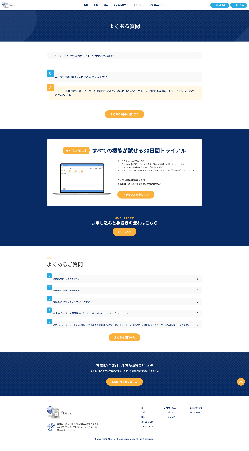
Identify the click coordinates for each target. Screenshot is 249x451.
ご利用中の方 (156, 5)
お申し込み (238, 5)
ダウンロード (173, 417)
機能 (86, 5)
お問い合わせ (219, 5)
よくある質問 (120, 5)
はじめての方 (138, 5)
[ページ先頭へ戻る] (241, 382)
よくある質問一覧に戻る (124, 114)
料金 (106, 5)
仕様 (96, 5)
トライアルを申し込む (136, 194)
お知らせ (160, 12)
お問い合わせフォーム (124, 382)
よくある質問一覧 (124, 337)
